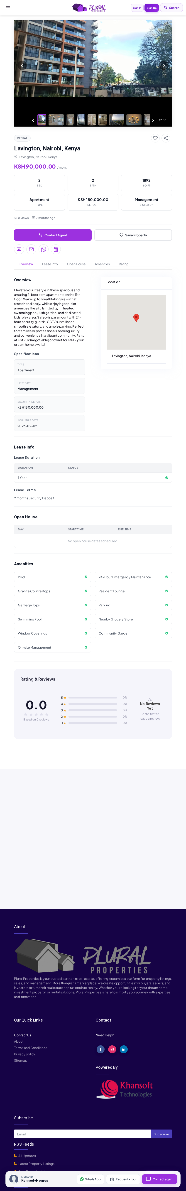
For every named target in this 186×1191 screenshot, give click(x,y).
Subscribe (161, 1134)
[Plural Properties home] (89, 7)
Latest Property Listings (36, 1164)
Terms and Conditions (30, 1048)
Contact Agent (53, 235)
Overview (26, 264)
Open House (76, 264)
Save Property (133, 235)
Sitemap (20, 1060)
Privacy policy (24, 1054)
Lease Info (50, 264)
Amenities (102, 264)
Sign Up (152, 7)
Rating (123, 264)
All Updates (27, 1156)
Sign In (137, 7)
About (18, 1041)
